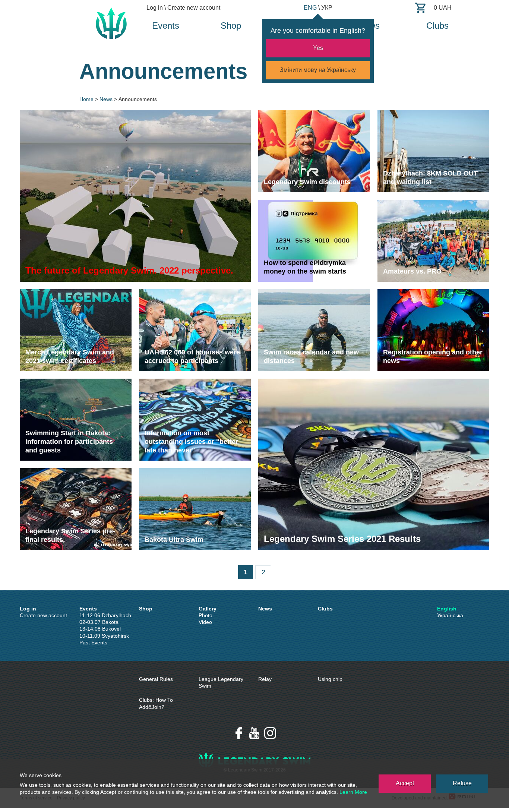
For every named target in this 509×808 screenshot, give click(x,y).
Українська (450, 615)
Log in (154, 7)
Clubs (437, 25)
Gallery (207, 609)
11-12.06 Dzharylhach (105, 615)
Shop (231, 25)
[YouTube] (254, 733)
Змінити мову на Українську (318, 70)
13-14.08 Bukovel (100, 629)
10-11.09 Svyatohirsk (104, 636)
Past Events (93, 643)
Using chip (330, 679)
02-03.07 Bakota (98, 622)
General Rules (156, 679)
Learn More (353, 792)
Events (165, 25)
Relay (265, 679)
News (265, 609)
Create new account (193, 7)
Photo (205, 615)
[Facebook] (239, 733)
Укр (326, 7)
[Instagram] (270, 733)
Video (205, 622)
